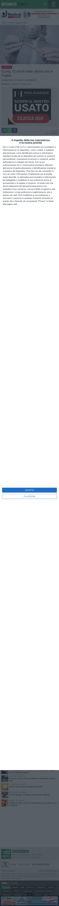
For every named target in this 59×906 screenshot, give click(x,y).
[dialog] (29, 453)
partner (23, 147)
